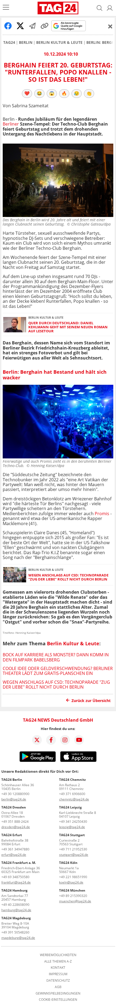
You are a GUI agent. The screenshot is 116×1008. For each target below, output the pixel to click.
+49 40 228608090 (15, 904)
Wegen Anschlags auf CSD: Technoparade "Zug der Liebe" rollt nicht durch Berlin (68, 577)
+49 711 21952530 (73, 849)
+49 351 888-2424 (15, 821)
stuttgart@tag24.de (73, 854)
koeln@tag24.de (71, 882)
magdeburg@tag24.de (18, 937)
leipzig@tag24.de (72, 827)
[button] (109, 8)
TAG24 (9, 42)
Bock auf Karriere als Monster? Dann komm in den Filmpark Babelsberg (56, 657)
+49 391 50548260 (15, 932)
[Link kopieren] (44, 25)
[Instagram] (65, 740)
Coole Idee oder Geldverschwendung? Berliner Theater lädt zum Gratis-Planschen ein (58, 670)
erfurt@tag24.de (13, 854)
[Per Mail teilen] (32, 25)
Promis (102, 514)
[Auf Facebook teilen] (8, 25)
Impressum (58, 974)
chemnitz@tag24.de (74, 799)
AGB (58, 987)
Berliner (11, 124)
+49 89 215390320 (73, 895)
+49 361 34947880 (15, 849)
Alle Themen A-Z (58, 961)
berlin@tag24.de (13, 799)
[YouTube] (79, 740)
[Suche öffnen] (99, 8)
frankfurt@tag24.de (16, 882)
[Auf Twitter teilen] (20, 25)
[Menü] (6, 8)
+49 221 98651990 (73, 877)
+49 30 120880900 (15, 794)
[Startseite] (58, 8)
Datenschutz (58, 980)
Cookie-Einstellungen (58, 1000)
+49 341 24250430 (73, 821)
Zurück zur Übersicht (91, 700)
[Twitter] (37, 740)
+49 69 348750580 (15, 877)
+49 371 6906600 (72, 794)
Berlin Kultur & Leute (59, 42)
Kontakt (58, 968)
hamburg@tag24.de (16, 910)
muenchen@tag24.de (75, 901)
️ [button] (27, 93)
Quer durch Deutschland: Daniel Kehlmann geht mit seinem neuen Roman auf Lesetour (68, 327)
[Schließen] (110, 26)
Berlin (25, 42)
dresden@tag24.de (15, 827)
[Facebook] (51, 740)
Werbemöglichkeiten (58, 955)
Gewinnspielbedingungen (58, 993)
